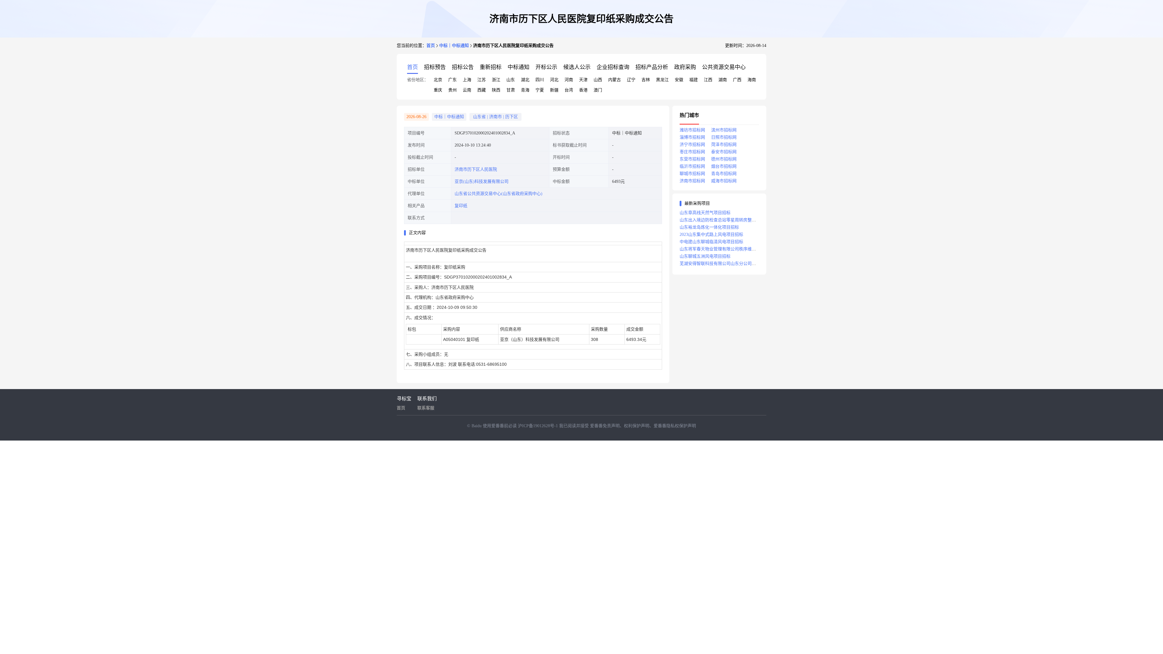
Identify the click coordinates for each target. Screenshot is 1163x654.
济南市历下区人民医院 (476, 169)
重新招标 (491, 67)
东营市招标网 (692, 159)
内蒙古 (614, 80)
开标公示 (546, 67)
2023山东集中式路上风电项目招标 (711, 234)
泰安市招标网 (724, 152)
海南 (751, 80)
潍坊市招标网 (692, 130)
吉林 (645, 80)
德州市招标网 (724, 159)
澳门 (598, 90)
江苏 (481, 80)
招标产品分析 (651, 67)
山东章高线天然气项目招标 (705, 212)
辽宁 (631, 80)
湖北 (525, 80)
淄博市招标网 (692, 137)
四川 (539, 80)
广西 (737, 80)
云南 (467, 90)
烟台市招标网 (724, 166)
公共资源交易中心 (724, 67)
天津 (583, 80)
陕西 (496, 90)
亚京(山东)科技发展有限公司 (482, 181)
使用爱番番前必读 (500, 426)
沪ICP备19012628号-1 (538, 426)
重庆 (438, 90)
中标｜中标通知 (454, 45)
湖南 (722, 80)
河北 (554, 80)
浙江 (496, 80)
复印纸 (461, 205)
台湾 (569, 90)
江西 (708, 80)
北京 (438, 80)
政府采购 (685, 67)
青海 (525, 90)
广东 (452, 80)
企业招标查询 (613, 67)
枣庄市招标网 (692, 152)
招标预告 (435, 67)
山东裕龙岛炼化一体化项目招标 (709, 227)
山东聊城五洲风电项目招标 (705, 256)
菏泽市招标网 (724, 144)
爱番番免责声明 (605, 426)
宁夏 (539, 90)
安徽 (679, 80)
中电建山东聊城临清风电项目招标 (711, 241)
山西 (598, 80)
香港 (583, 90)
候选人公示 (577, 67)
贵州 (452, 90)
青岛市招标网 (724, 173)
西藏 (481, 90)
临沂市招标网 (692, 166)
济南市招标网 (692, 181)
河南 (569, 80)
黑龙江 (662, 80)
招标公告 (463, 67)
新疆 (554, 90)
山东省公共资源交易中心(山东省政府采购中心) (498, 193)
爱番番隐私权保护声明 (675, 426)
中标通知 (518, 67)
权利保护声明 (636, 426)
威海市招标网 (724, 181)
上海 (467, 80)
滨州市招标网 (724, 130)
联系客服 (425, 408)
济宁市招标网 (692, 144)
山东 (510, 80)
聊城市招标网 (692, 173)
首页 (430, 45)
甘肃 (510, 90)
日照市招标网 (724, 137)
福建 (693, 80)
